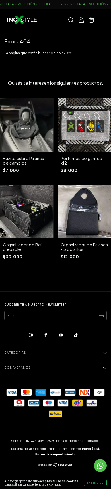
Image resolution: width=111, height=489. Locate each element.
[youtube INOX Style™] (61, 335)
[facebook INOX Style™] (46, 335)
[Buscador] (71, 20)
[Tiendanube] (55, 465)
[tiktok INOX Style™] (76, 335)
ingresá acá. (91, 448)
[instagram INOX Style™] (31, 335)
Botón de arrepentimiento (55, 454)
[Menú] (101, 20)
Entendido (95, 482)
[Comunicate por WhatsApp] (100, 465)
